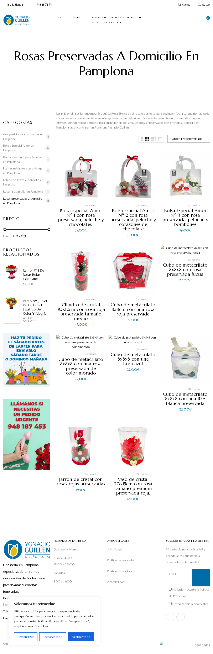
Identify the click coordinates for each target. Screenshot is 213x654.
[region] (54, 621)
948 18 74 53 (44, 4)
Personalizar (25, 637)
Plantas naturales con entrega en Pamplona (22, 171)
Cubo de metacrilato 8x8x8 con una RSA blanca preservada (185, 398)
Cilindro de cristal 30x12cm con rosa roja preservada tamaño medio (81, 311)
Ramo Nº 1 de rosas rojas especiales (33, 274)
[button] (207, 20)
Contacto (204, 4)
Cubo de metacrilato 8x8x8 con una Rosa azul (133, 359)
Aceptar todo (81, 637)
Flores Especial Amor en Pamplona (18, 148)
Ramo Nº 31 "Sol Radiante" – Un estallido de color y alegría (35, 307)
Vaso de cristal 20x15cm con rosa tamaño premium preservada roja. (133, 486)
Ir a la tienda (15, 4)
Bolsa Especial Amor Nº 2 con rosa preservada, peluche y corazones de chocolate (133, 220)
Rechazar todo (52, 637)
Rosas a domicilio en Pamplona (23, 191)
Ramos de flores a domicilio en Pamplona (23, 182)
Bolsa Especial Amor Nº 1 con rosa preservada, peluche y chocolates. (81, 217)
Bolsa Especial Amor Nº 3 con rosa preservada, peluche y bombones (185, 217)
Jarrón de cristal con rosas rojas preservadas (81, 481)
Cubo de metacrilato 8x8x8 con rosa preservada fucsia (185, 269)
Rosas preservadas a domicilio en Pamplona (22, 201)
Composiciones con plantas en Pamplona (23, 136)
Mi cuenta (184, 4)
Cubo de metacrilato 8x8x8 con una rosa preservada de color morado (80, 366)
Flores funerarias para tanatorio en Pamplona (23, 159)
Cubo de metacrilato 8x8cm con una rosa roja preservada (133, 309)
